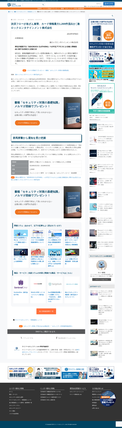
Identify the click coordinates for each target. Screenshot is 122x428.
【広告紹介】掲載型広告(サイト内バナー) (51, 394)
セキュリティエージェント (77, 391)
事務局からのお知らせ (98, 394)
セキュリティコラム (14, 405)
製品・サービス (13, 394)
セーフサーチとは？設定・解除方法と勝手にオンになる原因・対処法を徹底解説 (105, 220)
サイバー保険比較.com (76, 394)
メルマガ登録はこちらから (27, 123)
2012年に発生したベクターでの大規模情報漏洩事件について (37, 240)
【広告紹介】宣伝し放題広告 (47, 400)
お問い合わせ (95, 408)
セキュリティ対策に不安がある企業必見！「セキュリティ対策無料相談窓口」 (48, 326)
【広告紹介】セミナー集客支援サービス (50, 397)
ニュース (107, 6)
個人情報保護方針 (96, 400)
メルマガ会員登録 (13, 413)
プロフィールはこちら (101, 279)
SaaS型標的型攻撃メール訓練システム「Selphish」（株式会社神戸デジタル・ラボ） (55, 297)
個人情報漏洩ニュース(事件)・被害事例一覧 (20, 402)
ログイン (98, 3)
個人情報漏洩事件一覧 (46, 311)
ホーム (11, 391)
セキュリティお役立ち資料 (16, 397)
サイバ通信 (12, 411)
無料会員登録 (109, 3)
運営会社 (94, 405)
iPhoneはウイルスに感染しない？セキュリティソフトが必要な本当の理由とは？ (105, 232)
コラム (113, 6)
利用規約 (94, 402)
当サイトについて (96, 391)
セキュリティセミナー (15, 408)
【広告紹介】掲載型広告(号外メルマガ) (50, 391)
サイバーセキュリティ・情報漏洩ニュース (28, 320)
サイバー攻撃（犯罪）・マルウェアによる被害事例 (20, 259)
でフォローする (28, 338)
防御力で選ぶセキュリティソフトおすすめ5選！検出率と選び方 (105, 126)
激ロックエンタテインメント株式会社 (27, 74)
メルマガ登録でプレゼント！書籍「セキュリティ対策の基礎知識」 (63, 8)
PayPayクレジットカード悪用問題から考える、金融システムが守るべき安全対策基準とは (55, 261)
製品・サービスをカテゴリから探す (93, 6)
